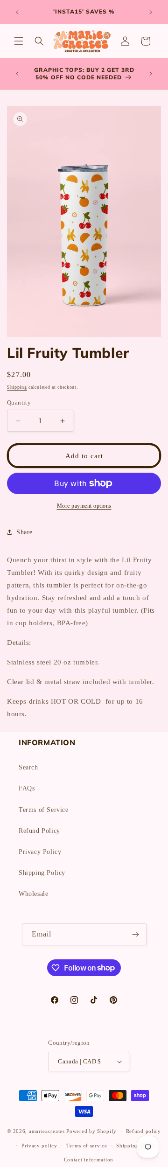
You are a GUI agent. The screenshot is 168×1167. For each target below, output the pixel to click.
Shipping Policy (42, 872)
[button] (18, 41)
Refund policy (143, 1131)
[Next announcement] (150, 12)
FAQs (27, 788)
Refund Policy (39, 830)
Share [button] (24, 532)
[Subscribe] (136, 934)
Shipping (17, 387)
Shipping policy (136, 1145)
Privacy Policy (40, 851)
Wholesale (33, 893)
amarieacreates (47, 1131)
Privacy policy (39, 1145)
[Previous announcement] (17, 12)
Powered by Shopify (91, 1131)
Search (28, 767)
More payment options (84, 506)
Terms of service (86, 1145)
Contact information (88, 1159)
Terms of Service (44, 809)
